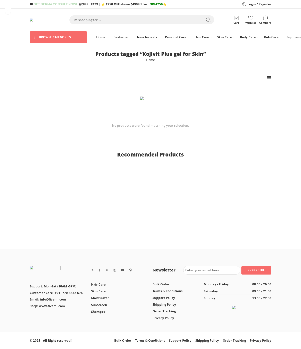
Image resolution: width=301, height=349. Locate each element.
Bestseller (121, 37)
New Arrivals (147, 37)
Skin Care (224, 37)
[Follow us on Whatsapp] (130, 270)
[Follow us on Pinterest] (107, 270)
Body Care (248, 37)
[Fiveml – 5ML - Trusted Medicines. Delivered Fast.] (41, 19)
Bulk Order (161, 284)
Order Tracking (164, 311)
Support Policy (164, 298)
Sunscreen (99, 305)
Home (100, 37)
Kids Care (271, 37)
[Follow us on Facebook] (99, 270)
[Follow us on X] (92, 270)
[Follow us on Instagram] (115, 270)
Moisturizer (100, 298)
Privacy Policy (163, 318)
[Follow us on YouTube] (122, 270)
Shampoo (98, 312)
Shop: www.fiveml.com (47, 306)
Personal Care (175, 37)
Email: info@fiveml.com (48, 299)
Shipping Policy (164, 304)
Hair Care (202, 37)
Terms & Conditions (167, 291)
